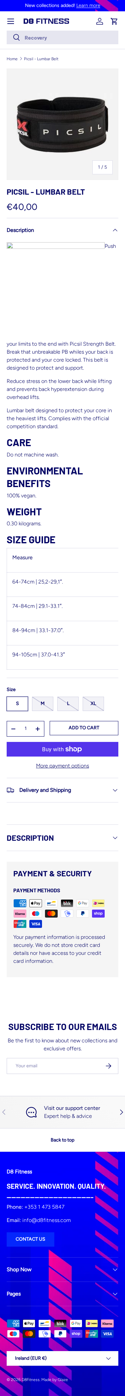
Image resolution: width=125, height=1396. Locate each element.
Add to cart (84, 728)
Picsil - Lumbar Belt (41, 59)
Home (12, 59)
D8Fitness (31, 1379)
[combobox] (62, 37)
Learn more (88, 5)
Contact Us (30, 1239)
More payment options (62, 766)
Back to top (62, 1140)
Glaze (63, 1379)
